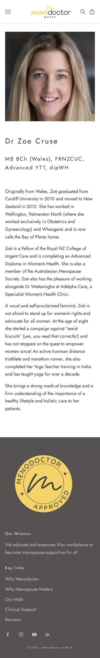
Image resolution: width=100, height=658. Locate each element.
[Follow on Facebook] (7, 634)
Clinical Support (20, 609)
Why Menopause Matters (29, 589)
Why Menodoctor (22, 579)
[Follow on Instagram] (21, 634)
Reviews (13, 619)
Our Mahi (14, 599)
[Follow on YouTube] (34, 634)
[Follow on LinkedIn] (47, 634)
